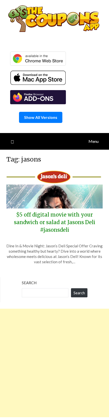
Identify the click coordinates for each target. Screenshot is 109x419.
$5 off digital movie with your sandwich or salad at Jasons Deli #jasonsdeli (54, 222)
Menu (93, 141)
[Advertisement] (54, 363)
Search (29, 282)
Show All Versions (40, 117)
